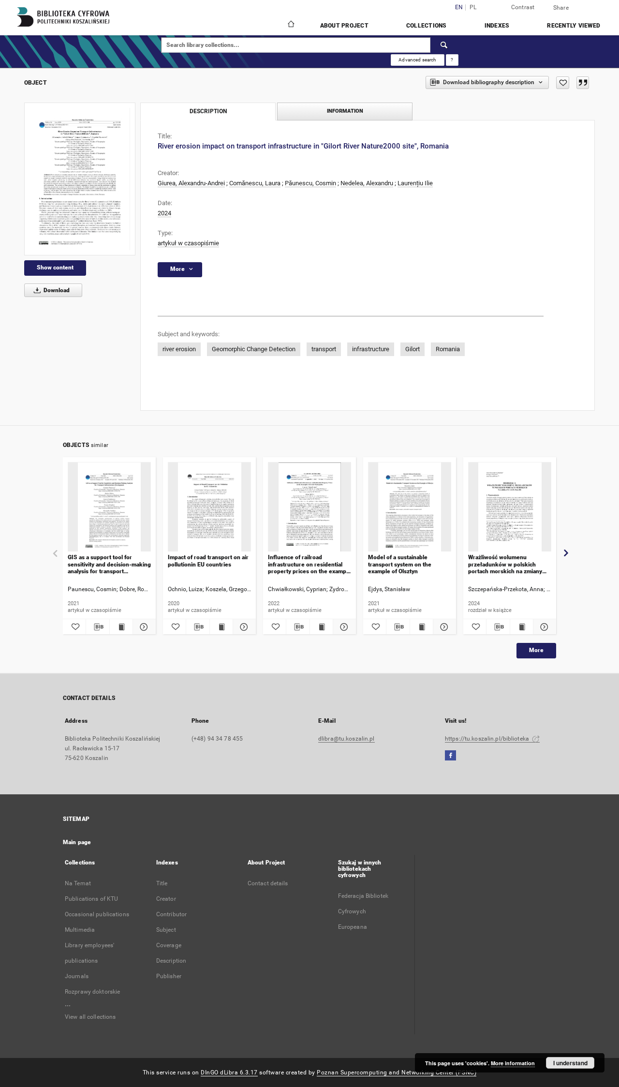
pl (473, 7)
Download (56, 290)
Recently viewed (573, 25)
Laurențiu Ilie (415, 183)
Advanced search (417, 59)
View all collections (90, 1016)
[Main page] (290, 25)
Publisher (168, 976)
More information (513, 1063)
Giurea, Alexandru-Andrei (191, 183)
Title (162, 883)
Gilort (412, 349)
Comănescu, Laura (254, 183)
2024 (164, 213)
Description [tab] (208, 111)
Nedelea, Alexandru (366, 183)
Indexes (497, 25)
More (536, 650)
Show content (55, 267)
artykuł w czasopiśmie (188, 243)
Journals (76, 976)
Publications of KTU (91, 898)
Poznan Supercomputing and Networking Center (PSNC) (396, 1072)
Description (171, 960)
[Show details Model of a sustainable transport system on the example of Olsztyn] (443, 627)
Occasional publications (97, 914)
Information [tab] (345, 111)
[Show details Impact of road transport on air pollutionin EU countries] (243, 627)
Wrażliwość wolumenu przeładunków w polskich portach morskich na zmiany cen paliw (505, 564)
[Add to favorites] (562, 82)
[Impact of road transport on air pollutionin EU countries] (209, 507)
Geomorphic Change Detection (253, 349)
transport (323, 349)
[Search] (444, 45)
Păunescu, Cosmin (310, 183)
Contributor (171, 914)
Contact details (268, 883)
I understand (570, 1062)
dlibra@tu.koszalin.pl (346, 738)
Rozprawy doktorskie (92, 991)
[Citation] (582, 82)
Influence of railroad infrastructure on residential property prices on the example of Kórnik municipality (309, 564)
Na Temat (78, 883)
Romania (448, 349)
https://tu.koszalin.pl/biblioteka (488, 738)
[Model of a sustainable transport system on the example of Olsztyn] (409, 507)
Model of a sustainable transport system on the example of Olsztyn (399, 564)
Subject (166, 929)
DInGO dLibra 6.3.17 (229, 1072)
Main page (77, 842)
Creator (166, 898)
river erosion (179, 349)
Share (561, 7)
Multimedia (80, 929)
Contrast (523, 7)
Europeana (352, 926)
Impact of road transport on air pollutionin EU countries (208, 560)
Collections (426, 25)
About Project (344, 25)
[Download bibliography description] (97, 627)
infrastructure (370, 349)
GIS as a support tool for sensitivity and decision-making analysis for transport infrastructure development (109, 564)
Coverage (168, 945)
